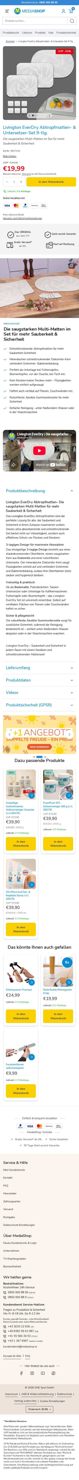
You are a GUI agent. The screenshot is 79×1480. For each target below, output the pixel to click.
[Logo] (31, 11)
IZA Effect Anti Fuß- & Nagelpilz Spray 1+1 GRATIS (18, 895)
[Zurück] (29, 115)
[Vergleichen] (31, 795)
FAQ (5, 1185)
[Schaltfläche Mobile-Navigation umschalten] (8, 11)
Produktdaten (40, 32)
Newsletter (10, 1193)
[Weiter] (49, 115)
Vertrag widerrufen (25, 1401)
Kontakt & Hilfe (12, 1356)
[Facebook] (23, 1374)
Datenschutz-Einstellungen (19, 1225)
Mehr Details (9, 156)
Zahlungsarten (11, 1201)
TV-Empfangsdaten (14, 1258)
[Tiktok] (55, 1374)
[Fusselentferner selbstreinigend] (21, 1046)
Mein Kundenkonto (14, 1170)
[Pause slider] (8, 749)
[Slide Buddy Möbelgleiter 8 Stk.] (58, 971)
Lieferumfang (27, 32)
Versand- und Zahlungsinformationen (22, 218)
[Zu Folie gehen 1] (34, 757)
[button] (70, 11)
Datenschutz (64, 1394)
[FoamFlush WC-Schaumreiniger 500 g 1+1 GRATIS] (58, 785)
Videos (51, 32)
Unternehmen (11, 1251)
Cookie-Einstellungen (52, 1401)
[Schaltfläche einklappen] (39, 491)
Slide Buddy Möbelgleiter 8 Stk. (57, 991)
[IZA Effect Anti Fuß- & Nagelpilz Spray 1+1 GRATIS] (21, 874)
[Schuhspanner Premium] (21, 971)
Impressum (11, 1394)
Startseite (10, 41)
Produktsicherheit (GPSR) (66, 32)
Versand (8, 1209)
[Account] (63, 11)
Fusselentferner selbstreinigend (15, 1066)
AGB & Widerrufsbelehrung (37, 1394)
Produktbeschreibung (11, 32)
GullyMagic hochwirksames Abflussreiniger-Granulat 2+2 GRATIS (20, 808)
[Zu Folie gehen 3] (43, 757)
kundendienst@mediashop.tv (20, 1346)
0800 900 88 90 (48, 2)
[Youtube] (45, 1374)
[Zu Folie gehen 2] (37, 757)
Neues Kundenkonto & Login (20, 1243)
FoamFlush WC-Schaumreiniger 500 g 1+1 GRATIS (58, 806)
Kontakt (7, 1177)
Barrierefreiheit (12, 1266)
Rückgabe (9, 1217)
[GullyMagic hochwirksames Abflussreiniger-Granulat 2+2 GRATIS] (21, 785)
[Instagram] (34, 1374)
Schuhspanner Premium (19, 989)
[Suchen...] (71, 21)
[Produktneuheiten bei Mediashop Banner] (39, 734)
